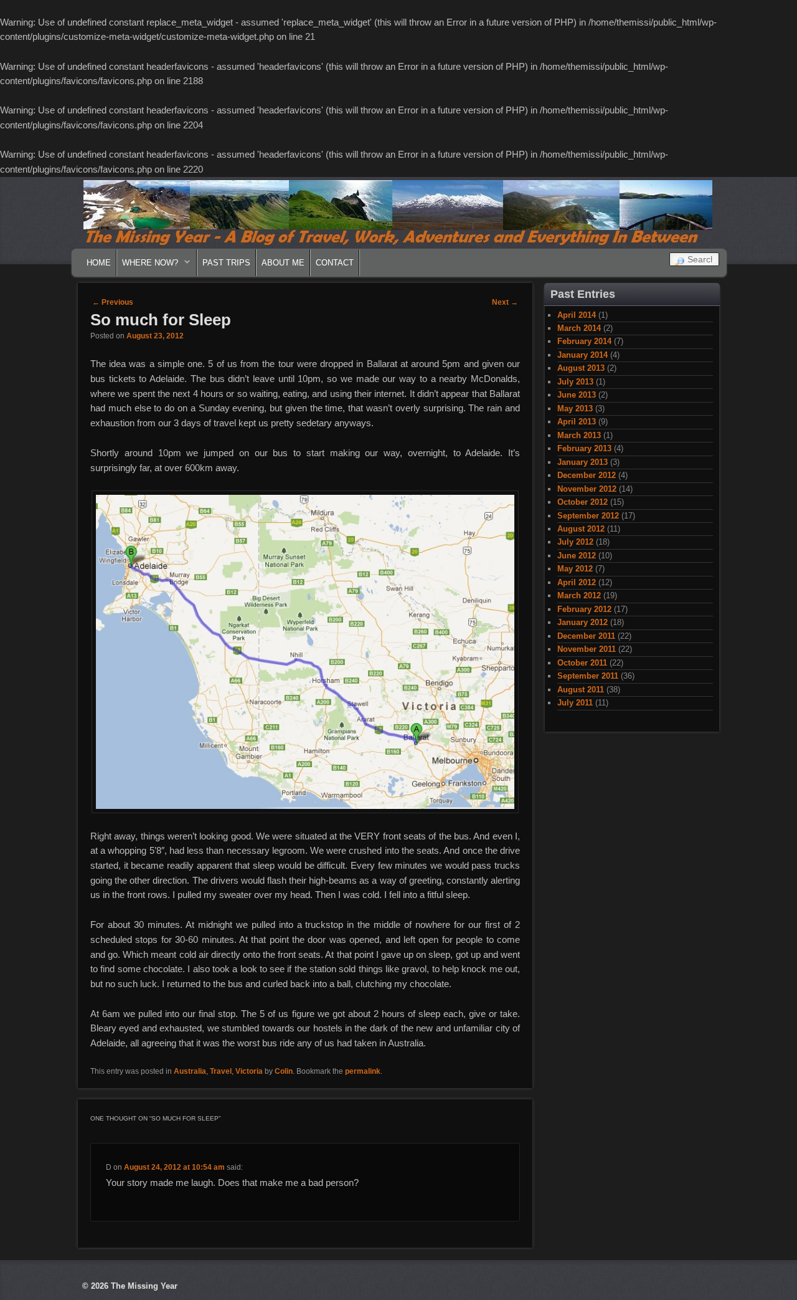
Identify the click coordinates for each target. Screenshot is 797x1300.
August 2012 (581, 528)
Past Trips (226, 262)
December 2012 (586, 475)
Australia (190, 1071)
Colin (284, 1071)
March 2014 (579, 328)
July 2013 (575, 381)
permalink (362, 1071)
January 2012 (582, 622)
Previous (112, 302)
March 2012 (579, 595)
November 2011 (586, 649)
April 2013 (576, 421)
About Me (283, 262)
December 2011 (586, 636)
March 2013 (579, 435)
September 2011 (587, 676)
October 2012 (582, 502)
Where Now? (147, 266)
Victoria (249, 1071)
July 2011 (575, 702)
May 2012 (575, 568)
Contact (335, 262)
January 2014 (582, 355)
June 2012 (576, 555)
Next (505, 302)
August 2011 (580, 689)
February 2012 (584, 609)
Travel (221, 1071)
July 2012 (575, 542)
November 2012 (586, 489)
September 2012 (588, 515)
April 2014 (576, 315)
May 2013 (575, 408)
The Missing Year (144, 1286)
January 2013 (582, 462)
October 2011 (582, 662)
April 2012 (576, 582)
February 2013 (584, 448)
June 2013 (576, 394)
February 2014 (584, 341)
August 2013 (581, 368)
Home (99, 262)
